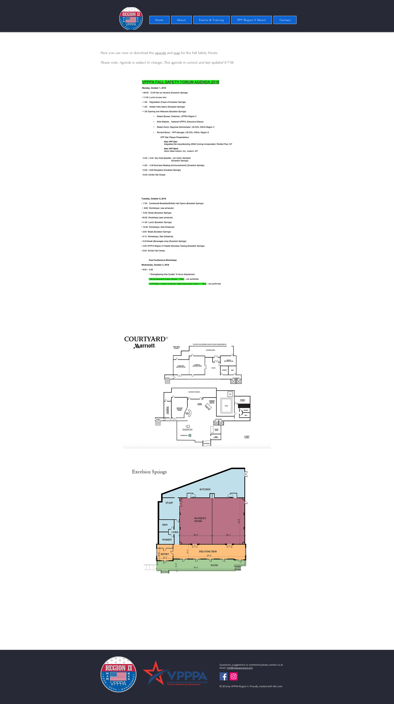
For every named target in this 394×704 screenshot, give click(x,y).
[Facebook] (224, 676)
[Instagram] (234, 676)
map (177, 53)
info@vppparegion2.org (240, 667)
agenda (160, 53)
